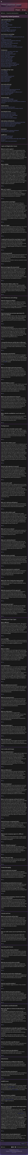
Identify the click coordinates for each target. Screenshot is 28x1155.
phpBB (5, 361)
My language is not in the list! (6, 42)
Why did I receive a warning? (6, 61)
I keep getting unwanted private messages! (9, 100)
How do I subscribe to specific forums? (8, 124)
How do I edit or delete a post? (7, 52)
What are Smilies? (4, 73)
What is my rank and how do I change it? (9, 45)
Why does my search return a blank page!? (9, 115)
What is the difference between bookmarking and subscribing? (13, 122)
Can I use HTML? (4, 72)
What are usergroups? (5, 88)
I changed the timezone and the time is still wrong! (11, 40)
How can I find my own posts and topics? (9, 117)
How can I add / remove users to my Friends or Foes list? (12, 108)
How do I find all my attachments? (7, 131)
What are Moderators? (5, 86)
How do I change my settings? (7, 35)
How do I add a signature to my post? (8, 54)
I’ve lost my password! (5, 28)
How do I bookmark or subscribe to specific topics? (11, 123)
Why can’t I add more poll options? (8, 56)
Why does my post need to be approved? (9, 65)
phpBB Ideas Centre (9, 1099)
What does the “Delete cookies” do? (8, 31)
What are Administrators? (6, 85)
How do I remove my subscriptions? (8, 126)
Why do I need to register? (6, 21)
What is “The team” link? (6, 94)
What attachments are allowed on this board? (10, 130)
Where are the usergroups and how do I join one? (10, 89)
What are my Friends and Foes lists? (8, 107)
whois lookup (21, 1113)
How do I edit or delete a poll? (7, 57)
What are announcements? (6, 77)
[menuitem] (24, 10)
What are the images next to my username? (9, 43)
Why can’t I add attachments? (7, 60)
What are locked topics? (5, 80)
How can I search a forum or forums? (8, 112)
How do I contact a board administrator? (9, 141)
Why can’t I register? (5, 23)
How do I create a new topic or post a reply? (9, 51)
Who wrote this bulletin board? (7, 136)
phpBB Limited (11, 1087)
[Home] (11, 5)
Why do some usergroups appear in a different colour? (11, 92)
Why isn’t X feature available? (6, 137)
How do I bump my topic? (6, 66)
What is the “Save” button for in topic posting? (10, 64)
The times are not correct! (6, 39)
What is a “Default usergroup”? (7, 93)
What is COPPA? (4, 22)
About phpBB (15, 1089)
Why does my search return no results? (8, 114)
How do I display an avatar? (6, 44)
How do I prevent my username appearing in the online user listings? (12, 37)
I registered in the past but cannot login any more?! (11, 27)
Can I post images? (4, 74)
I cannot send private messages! (7, 99)
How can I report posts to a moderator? (8, 63)
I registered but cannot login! (6, 24)
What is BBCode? (4, 71)
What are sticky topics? (5, 78)
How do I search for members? (7, 116)
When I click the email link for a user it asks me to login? (12, 47)
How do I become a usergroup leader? (8, 90)
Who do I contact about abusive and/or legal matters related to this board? (13, 139)
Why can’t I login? (4, 26)
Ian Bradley (17, 1149)
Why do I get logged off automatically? (8, 30)
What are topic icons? (5, 81)
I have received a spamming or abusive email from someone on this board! (13, 102)
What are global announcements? (7, 76)
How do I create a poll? (5, 55)
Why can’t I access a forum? (6, 59)
